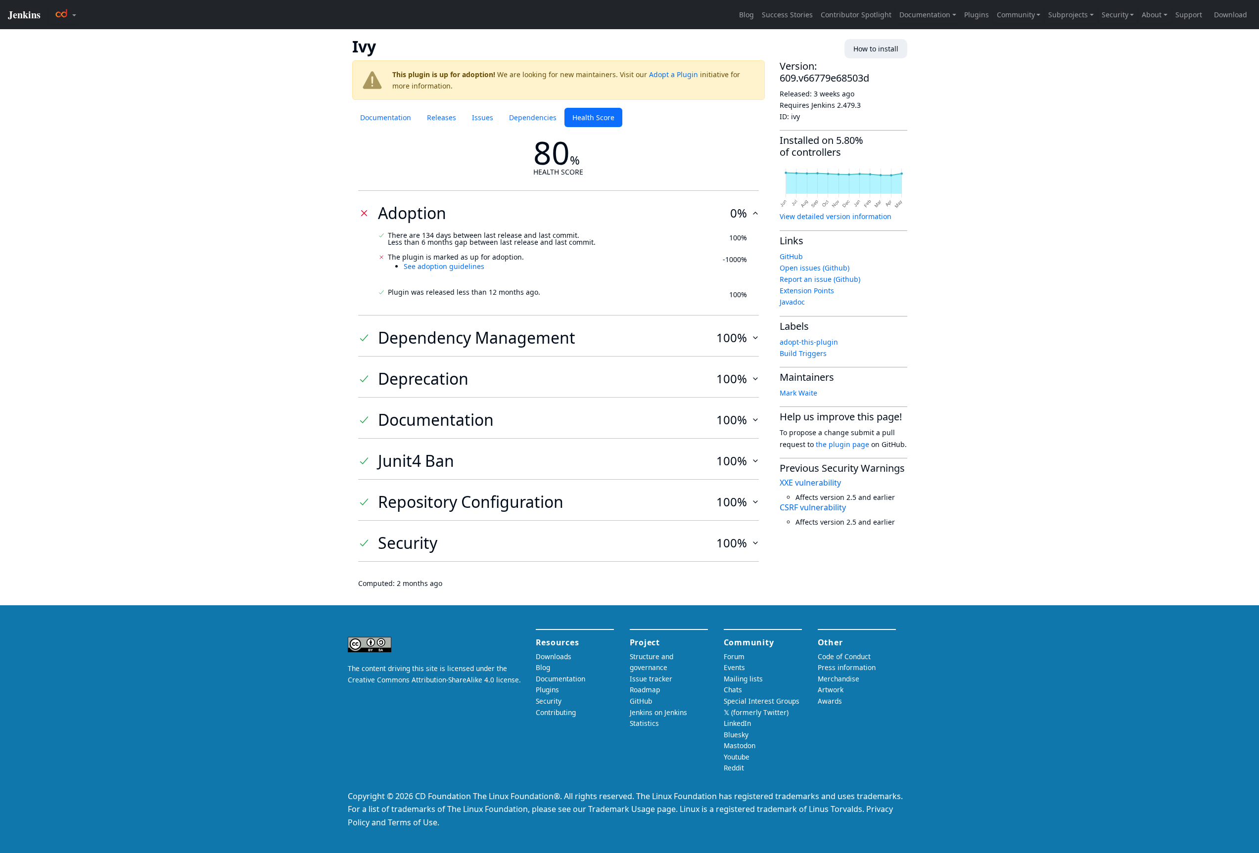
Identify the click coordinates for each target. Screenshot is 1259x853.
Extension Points (807, 290)
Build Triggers (803, 353)
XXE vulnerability (810, 482)
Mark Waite (798, 393)
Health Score (593, 117)
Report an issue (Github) (820, 279)
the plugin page (842, 444)
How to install (875, 48)
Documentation (385, 117)
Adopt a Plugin (673, 74)
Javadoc (792, 302)
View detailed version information (835, 216)
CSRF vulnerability (813, 507)
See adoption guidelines (444, 266)
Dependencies (533, 117)
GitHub (791, 256)
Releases (441, 117)
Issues (482, 117)
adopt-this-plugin (809, 342)
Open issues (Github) (814, 267)
